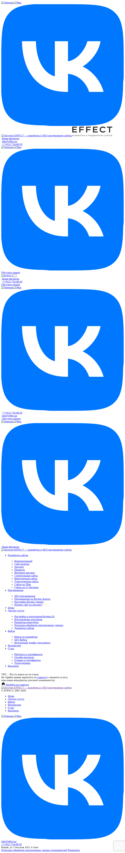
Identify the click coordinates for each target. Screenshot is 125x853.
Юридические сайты (25, 578)
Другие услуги (16, 610)
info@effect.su (9, 141)
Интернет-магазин (24, 572)
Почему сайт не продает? (28, 604)
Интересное (14, 645)
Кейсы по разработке (26, 636)
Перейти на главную (17, 684)
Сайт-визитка (21, 564)
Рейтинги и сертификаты (28, 654)
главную (42, 677)
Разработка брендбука (26, 622)
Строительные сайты (26, 575)
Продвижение (15, 590)
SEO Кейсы (20, 639)
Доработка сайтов (24, 628)
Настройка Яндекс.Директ (29, 601)
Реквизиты (74, 850)
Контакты (13, 666)
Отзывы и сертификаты (27, 660)
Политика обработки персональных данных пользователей (34, 850)
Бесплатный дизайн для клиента (32, 642)
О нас (11, 648)
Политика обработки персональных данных (38, 625)
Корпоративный (23, 561)
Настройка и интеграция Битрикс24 (34, 616)
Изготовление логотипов (28, 619)
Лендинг (19, 567)
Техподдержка (22, 663)
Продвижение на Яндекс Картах (32, 599)
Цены (11, 607)
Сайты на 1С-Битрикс (26, 587)
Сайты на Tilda (22, 584)
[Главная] (36, 135)
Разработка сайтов (18, 555)
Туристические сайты (26, 581)
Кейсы (11, 631)
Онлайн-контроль (24, 657)
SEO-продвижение (24, 596)
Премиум (19, 569)
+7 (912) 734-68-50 (12, 144)
